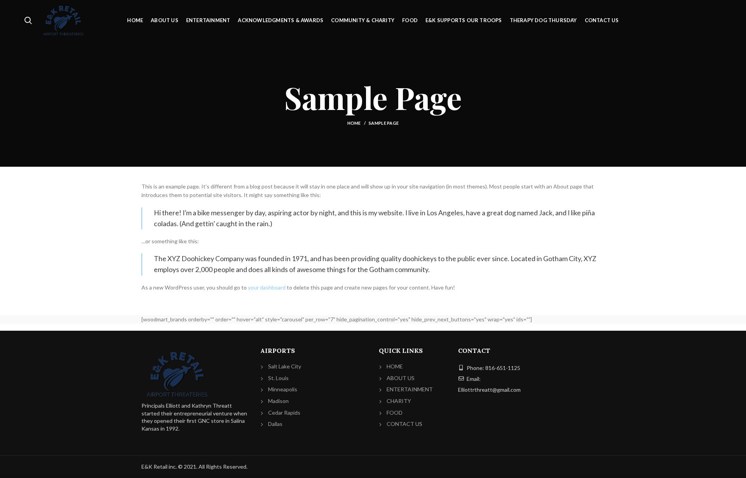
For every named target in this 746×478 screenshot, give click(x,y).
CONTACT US (404, 423)
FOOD (395, 412)
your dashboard (267, 287)
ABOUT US (401, 378)
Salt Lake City (284, 366)
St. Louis (278, 378)
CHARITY (399, 401)
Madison (278, 401)
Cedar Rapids (284, 412)
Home (354, 123)
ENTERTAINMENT (410, 389)
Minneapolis (282, 389)
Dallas (275, 423)
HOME (395, 366)
